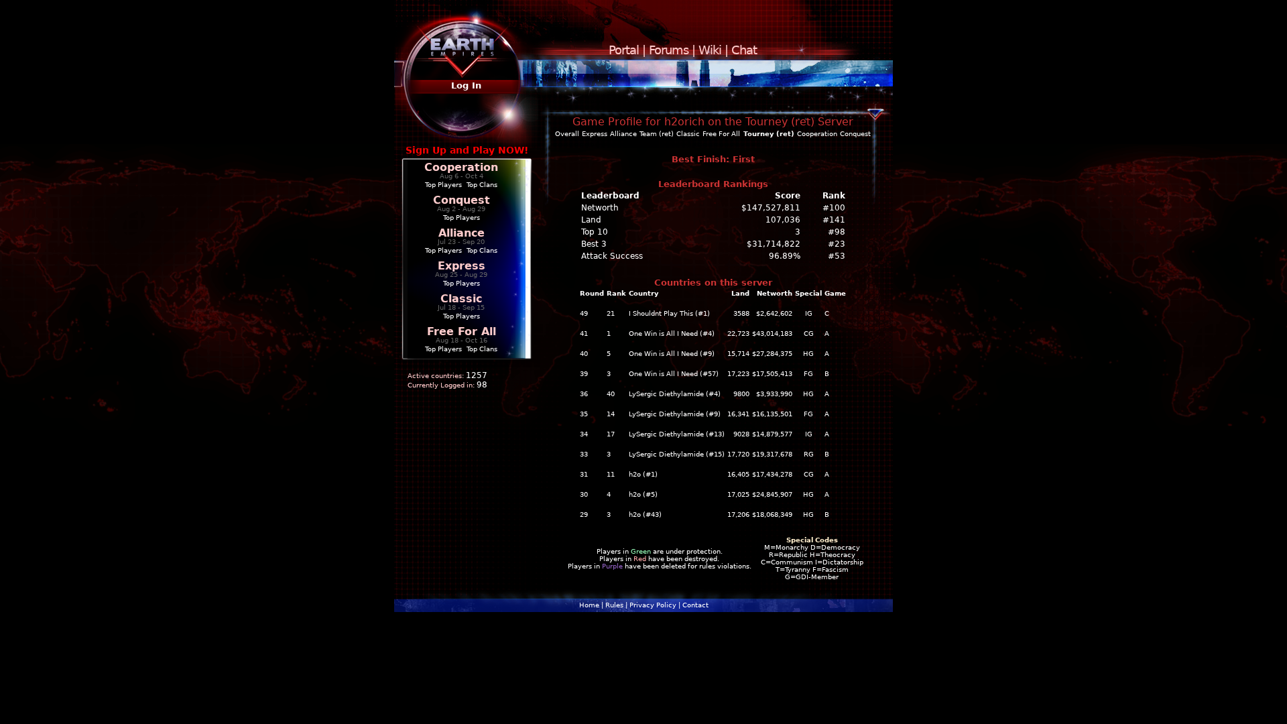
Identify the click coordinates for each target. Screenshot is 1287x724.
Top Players (443, 184)
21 (611, 313)
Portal (624, 50)
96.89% (784, 256)
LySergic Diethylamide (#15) (677, 454)
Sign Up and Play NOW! (467, 150)
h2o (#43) (645, 514)
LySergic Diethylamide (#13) (677, 434)
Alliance (461, 233)
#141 (833, 220)
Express (461, 265)
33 (584, 454)
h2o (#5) (643, 494)
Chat (744, 50)
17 (611, 434)
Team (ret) (656, 133)
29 (584, 514)
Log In (466, 85)
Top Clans (482, 184)
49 (584, 313)
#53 (836, 256)
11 (611, 474)
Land (591, 220)
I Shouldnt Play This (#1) (669, 313)
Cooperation (461, 167)
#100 (833, 208)
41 (584, 333)
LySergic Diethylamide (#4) (675, 394)
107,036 (782, 220)
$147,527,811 (770, 208)
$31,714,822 (773, 244)
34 (584, 434)
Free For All (461, 331)
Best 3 (594, 244)
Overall (567, 133)
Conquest (461, 200)
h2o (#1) (643, 474)
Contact (695, 605)
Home (589, 605)
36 (584, 394)
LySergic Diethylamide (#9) (675, 414)
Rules (614, 605)
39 (584, 373)
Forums (668, 50)
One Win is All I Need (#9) (672, 353)
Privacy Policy (652, 605)
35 (584, 414)
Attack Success (612, 256)
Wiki (709, 50)
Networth (600, 208)
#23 (836, 244)
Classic (461, 298)
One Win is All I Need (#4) (672, 333)
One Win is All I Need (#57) (674, 373)
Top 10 (594, 232)
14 (611, 414)
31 (584, 474)
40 (584, 353)
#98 (836, 232)
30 (584, 494)
